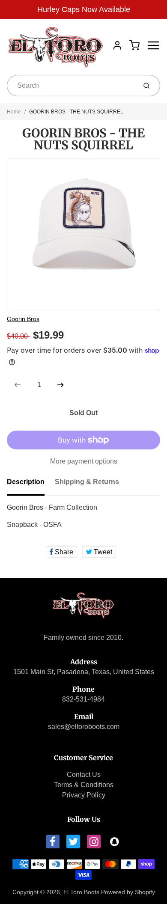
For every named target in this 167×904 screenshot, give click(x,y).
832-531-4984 (83, 699)
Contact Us (84, 774)
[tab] (31, 484)
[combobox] (71, 85)
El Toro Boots (81, 892)
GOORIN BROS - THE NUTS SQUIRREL (76, 112)
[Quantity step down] (17, 385)
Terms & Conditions (83, 784)
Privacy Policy (83, 795)
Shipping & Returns (87, 481)
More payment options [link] (83, 461)
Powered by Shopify (128, 892)
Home (14, 112)
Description (26, 481)
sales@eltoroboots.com (83, 726)
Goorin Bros (23, 318)
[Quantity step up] (60, 385)
